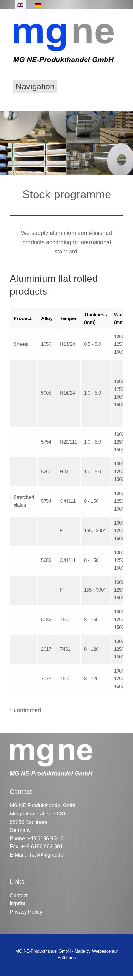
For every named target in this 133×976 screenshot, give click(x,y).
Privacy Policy (26, 912)
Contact (18, 895)
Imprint (17, 903)
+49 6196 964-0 (45, 838)
